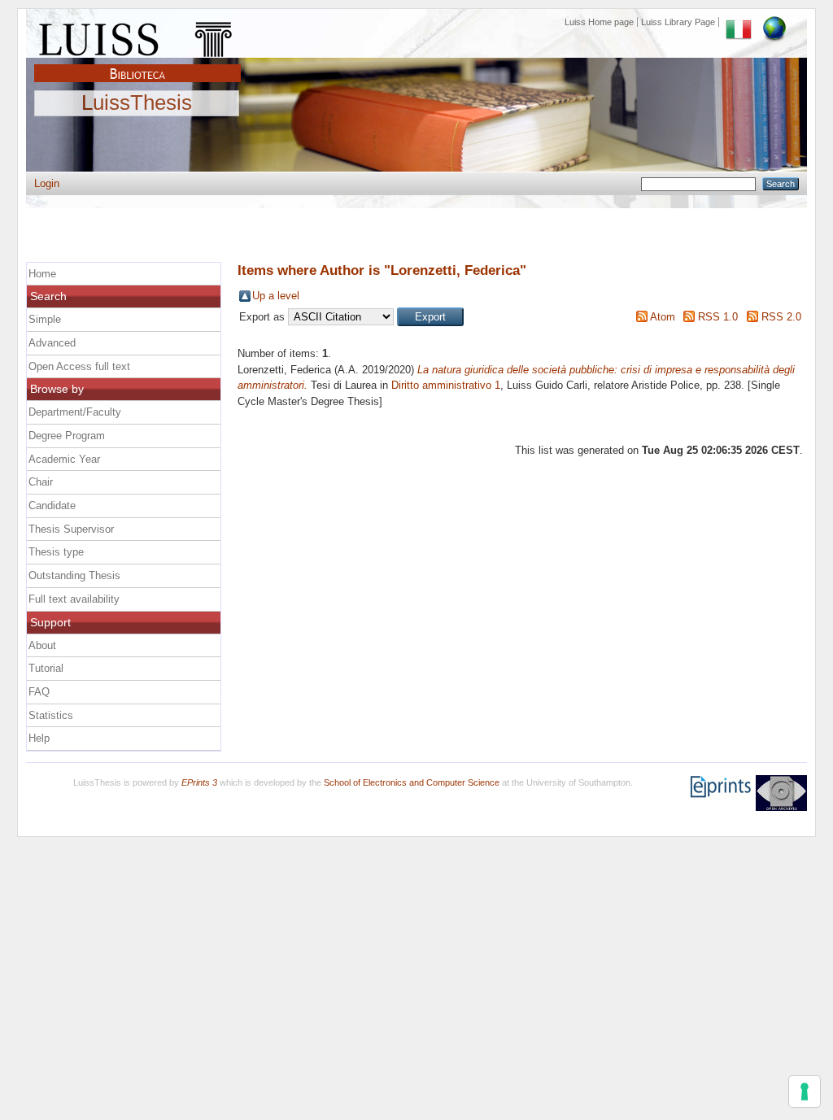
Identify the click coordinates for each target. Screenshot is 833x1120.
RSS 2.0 (781, 317)
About (42, 645)
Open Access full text (79, 366)
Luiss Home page (599, 22)
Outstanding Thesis (74, 575)
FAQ (39, 692)
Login (46, 183)
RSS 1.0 (718, 317)
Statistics (50, 715)
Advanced (52, 343)
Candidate (52, 505)
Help (39, 738)
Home (42, 274)
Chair (40, 482)
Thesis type (56, 552)
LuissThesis (136, 103)
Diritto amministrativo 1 (445, 385)
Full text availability (74, 599)
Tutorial (45, 668)
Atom (662, 317)
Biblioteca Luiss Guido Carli (137, 64)
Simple (44, 319)
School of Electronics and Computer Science (411, 782)
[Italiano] (738, 22)
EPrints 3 (199, 782)
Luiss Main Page (137, 35)
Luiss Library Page (678, 22)
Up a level (275, 296)
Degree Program (66, 435)
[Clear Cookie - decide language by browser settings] (774, 22)
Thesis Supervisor (71, 529)
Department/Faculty (74, 412)
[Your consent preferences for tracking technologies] (804, 1091)
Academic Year (64, 459)
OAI (781, 793)
